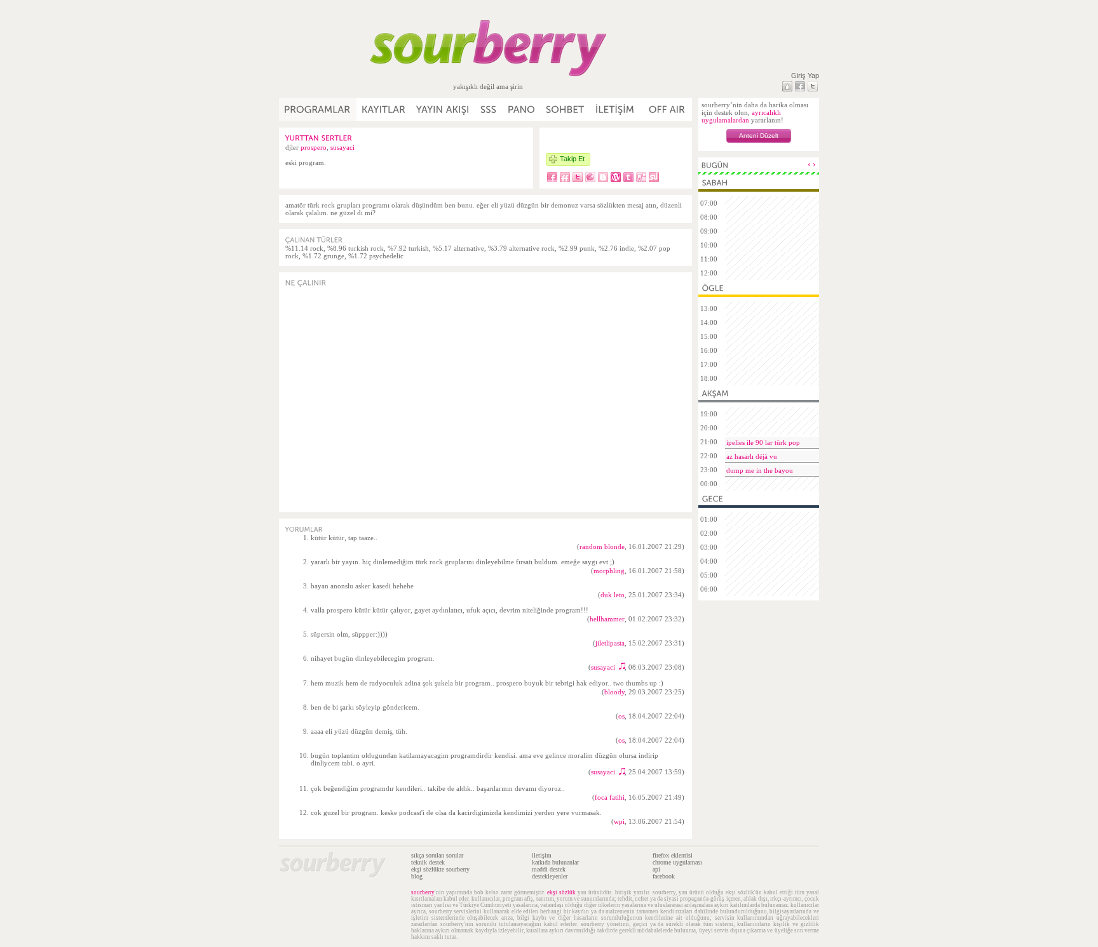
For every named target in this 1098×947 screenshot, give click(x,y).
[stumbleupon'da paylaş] (653, 177)
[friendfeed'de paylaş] (565, 177)
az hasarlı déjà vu (751, 456)
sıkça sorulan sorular (437, 855)
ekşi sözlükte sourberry (440, 869)
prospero (314, 147)
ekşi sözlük (561, 892)
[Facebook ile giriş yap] (800, 86)
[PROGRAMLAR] (317, 109)
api (656, 869)
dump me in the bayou (759, 470)
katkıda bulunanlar (555, 862)
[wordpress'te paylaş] (615, 177)
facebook (664, 876)
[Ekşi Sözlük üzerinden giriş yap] (787, 86)
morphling (609, 570)
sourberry (423, 892)
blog (417, 876)
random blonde (602, 546)
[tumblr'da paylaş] (628, 177)
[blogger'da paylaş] (603, 177)
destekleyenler (549, 876)
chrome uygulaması (677, 862)
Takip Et (572, 158)
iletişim (542, 855)
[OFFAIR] (666, 109)
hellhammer (607, 619)
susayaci (342, 147)
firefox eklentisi (673, 855)
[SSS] (489, 109)
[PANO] (522, 109)
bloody (614, 692)
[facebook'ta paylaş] (552, 177)
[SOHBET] (565, 109)
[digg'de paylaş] (641, 177)
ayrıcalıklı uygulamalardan (741, 116)
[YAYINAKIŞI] (443, 109)
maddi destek (549, 869)
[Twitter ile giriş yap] (812, 86)
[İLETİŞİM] (615, 109)
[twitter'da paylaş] (577, 177)
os (621, 716)
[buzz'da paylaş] (590, 177)
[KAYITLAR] (383, 109)
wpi (619, 821)
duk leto (612, 595)
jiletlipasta (610, 643)
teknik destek (428, 862)
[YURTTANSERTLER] (319, 138)
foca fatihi (610, 797)
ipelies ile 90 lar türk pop (763, 442)
